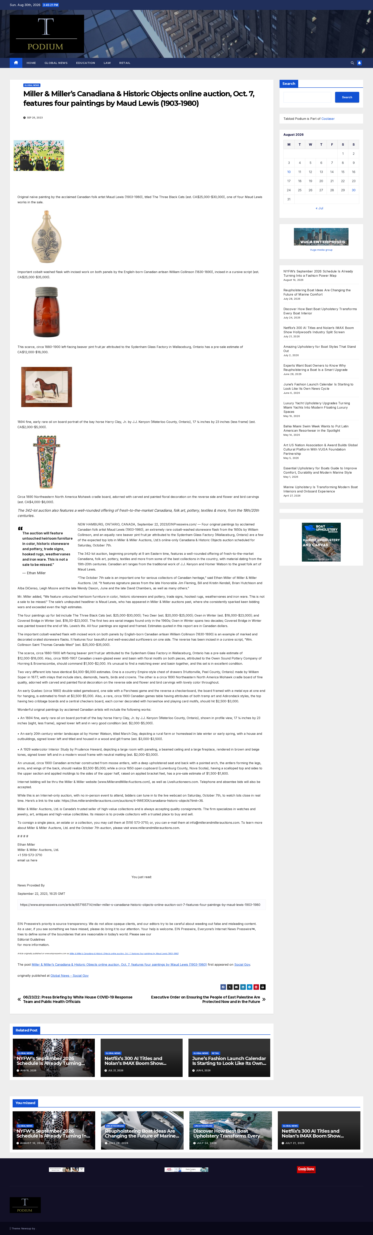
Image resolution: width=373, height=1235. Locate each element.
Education (85, 63)
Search (288, 84)
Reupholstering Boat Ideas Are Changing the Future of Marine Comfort (140, 1136)
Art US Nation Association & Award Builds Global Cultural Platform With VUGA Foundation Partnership (320, 449)
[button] (352, 63)
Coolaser (328, 119)
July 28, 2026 (118, 1143)
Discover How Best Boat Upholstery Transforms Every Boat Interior (226, 1136)
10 (289, 172)
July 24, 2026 (207, 1143)
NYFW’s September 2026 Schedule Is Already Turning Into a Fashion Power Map (49, 1063)
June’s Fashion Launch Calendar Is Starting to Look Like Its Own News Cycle (229, 1063)
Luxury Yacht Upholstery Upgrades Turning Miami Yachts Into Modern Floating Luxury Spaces (316, 407)
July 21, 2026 (295, 1143)
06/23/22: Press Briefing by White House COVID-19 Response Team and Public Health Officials (77, 999)
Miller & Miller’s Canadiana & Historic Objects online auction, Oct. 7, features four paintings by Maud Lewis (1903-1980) (124, 953)
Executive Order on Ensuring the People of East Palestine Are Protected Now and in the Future (205, 999)
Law (107, 63)
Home (31, 63)
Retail (124, 63)
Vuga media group (321, 249)
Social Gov (242, 964)
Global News (56, 63)
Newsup (26, 1228)
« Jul (319, 208)
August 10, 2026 (32, 1143)
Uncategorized (115, 1126)
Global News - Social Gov (70, 976)
